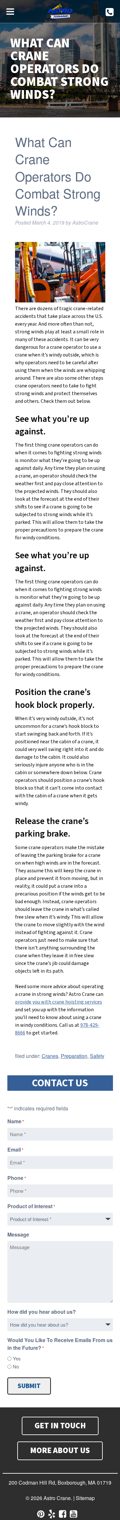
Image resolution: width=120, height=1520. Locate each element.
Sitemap (85, 1498)
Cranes (50, 1056)
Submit (29, 1386)
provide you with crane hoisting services (58, 1002)
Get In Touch (60, 1426)
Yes (17, 1358)
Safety (97, 1056)
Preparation (74, 1056)
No (16, 1366)
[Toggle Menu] (10, 10)
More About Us (60, 1450)
